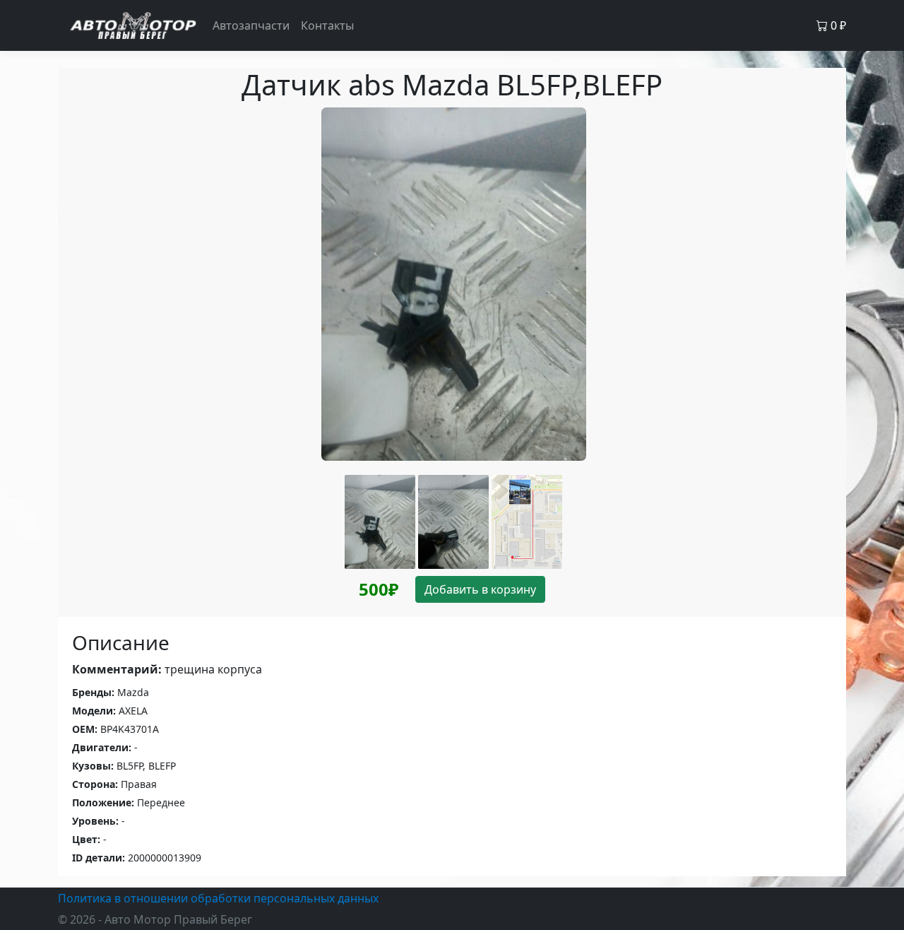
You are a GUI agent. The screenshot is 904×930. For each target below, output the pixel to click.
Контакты (327, 25)
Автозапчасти (251, 25)
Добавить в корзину (480, 589)
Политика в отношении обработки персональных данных (218, 898)
